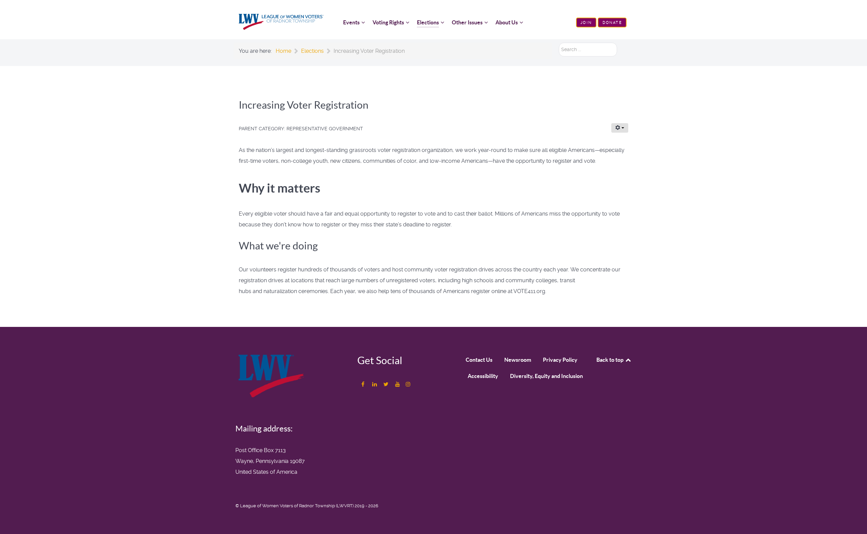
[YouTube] (398, 384)
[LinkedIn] (375, 384)
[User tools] (619, 128)
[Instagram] (408, 384)
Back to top (610, 360)
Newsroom (517, 360)
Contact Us (479, 360)
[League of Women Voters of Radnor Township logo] (281, 21)
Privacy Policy (560, 360)
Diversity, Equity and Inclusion (546, 376)
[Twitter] (386, 384)
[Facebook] (363, 384)
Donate (612, 22)
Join (586, 22)
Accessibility (483, 376)
